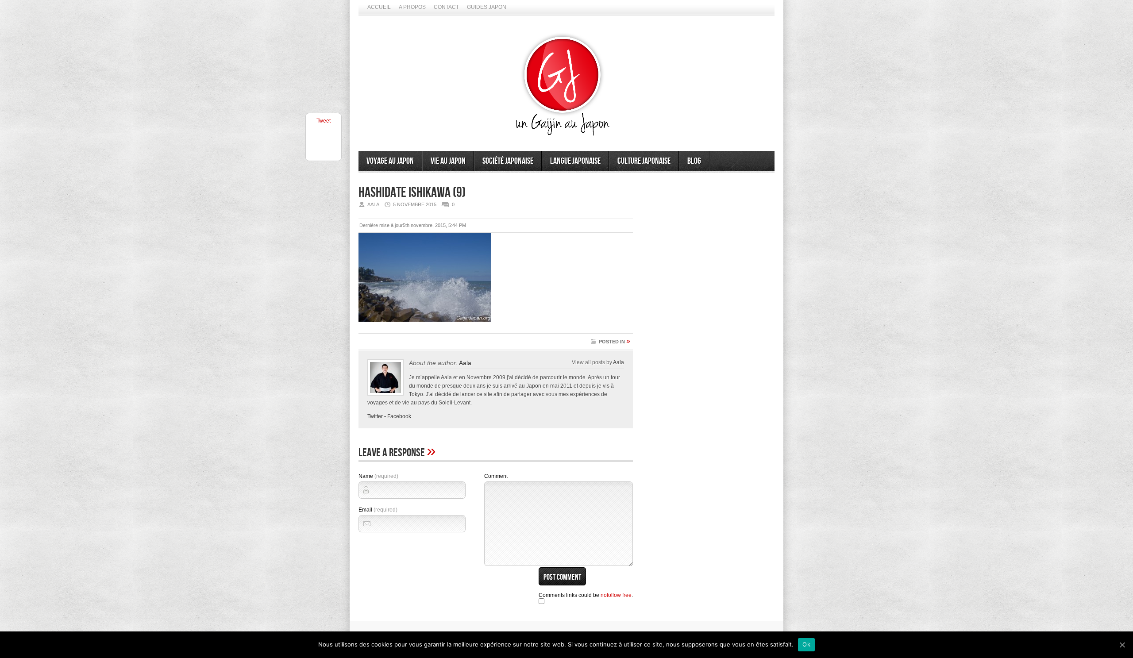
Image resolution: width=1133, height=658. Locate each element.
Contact (446, 7)
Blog (694, 161)
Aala (465, 362)
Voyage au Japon (390, 161)
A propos (412, 7)
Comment (496, 476)
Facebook (399, 416)
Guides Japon (486, 7)
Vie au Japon (448, 161)
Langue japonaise (575, 161)
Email (377, 510)
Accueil (379, 7)
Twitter (375, 416)
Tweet (323, 121)
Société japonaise (507, 161)
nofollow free (616, 595)
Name (378, 476)
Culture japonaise (644, 161)
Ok (806, 644)
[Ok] (1122, 644)
